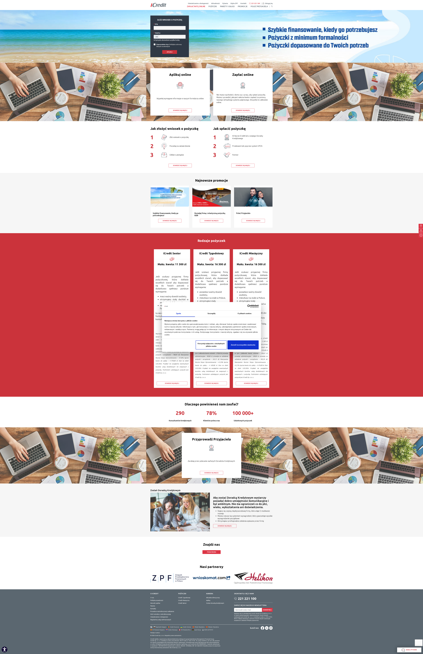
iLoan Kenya (197, 630)
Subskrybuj (267, 610)
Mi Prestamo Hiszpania (158, 630)
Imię (156, 24)
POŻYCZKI (213, 6)
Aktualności (215, 3)
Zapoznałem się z (169, 45)
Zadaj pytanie (411, 649)
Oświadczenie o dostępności (198, 3)
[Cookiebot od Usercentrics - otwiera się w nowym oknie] (249, 306)
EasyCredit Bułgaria (161, 627)
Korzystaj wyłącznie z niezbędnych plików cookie (211, 345)
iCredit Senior (182, 603)
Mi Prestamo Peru (186, 630)
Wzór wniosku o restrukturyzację (160, 614)
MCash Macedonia (199, 627)
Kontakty (153, 608)
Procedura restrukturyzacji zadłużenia (162, 611)
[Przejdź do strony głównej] (158, 5)
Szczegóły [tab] (212, 313)
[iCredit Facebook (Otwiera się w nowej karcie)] (262, 628)
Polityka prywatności (156, 600)
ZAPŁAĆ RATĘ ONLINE (196, 6)
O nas (152, 597)
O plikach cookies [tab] (244, 313)
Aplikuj (170, 52)
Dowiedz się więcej (180, 110)
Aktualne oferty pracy (213, 597)
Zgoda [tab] (178, 313)
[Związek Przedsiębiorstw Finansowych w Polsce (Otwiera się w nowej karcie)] (169, 578)
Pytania (225, 3)
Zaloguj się (269, 3)
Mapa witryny (208, 630)
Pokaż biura (211, 552)
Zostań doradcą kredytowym (215, 603)
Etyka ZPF (234, 3)
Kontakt (243, 3)
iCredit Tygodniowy (184, 597)
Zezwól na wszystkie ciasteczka (243, 345)
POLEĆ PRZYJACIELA (259, 6)
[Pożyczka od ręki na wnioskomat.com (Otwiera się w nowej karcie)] (211, 578)
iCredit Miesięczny (183, 600)
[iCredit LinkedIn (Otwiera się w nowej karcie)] (266, 628)
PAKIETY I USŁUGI (227, 6)
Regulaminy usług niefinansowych (160, 619)
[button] (272, 6)
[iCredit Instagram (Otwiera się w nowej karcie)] (271, 628)
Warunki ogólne (155, 603)
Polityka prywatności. (253, 620)
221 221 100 (255, 3)
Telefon (157, 33)
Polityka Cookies (155, 632)
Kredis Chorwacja (172, 630)
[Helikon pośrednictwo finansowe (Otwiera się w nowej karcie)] (253, 578)
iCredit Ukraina (187, 627)
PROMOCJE (242, 6)
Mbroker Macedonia (213, 627)
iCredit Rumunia (174, 627)
